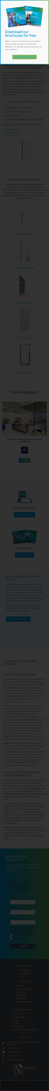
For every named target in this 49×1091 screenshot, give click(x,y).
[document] (24, 545)
